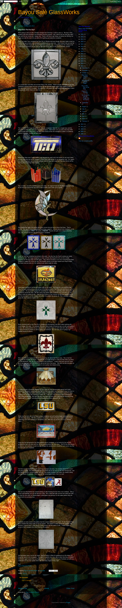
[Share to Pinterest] (57, 571)
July (83, 109)
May (83, 114)
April (83, 116)
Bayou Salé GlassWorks (48, 12)
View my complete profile (86, 141)
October (84, 73)
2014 (82, 63)
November (85, 70)
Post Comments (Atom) (32, 592)
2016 (82, 58)
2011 (82, 126)
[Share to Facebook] (55, 571)
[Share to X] (53, 571)
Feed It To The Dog (85, 91)
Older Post (70, 588)
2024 (82, 39)
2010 (82, 129)
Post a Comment (26, 580)
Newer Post (22, 588)
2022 (82, 44)
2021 (82, 46)
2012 (82, 124)
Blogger (68, 602)
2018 (82, 53)
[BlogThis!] (51, 571)
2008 (82, 134)
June (83, 111)
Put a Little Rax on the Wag (85, 87)
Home (46, 588)
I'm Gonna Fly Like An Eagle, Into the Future (85, 97)
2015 (82, 61)
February (84, 121)
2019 (82, 51)
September (85, 102)
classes (24, 573)
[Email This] (50, 571)
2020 (82, 49)
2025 (82, 37)
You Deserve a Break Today (85, 82)
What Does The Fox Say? (85, 76)
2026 (82, 34)
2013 (82, 66)
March (84, 118)
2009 (82, 131)
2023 (82, 41)
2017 (82, 56)
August (84, 106)
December (85, 68)
